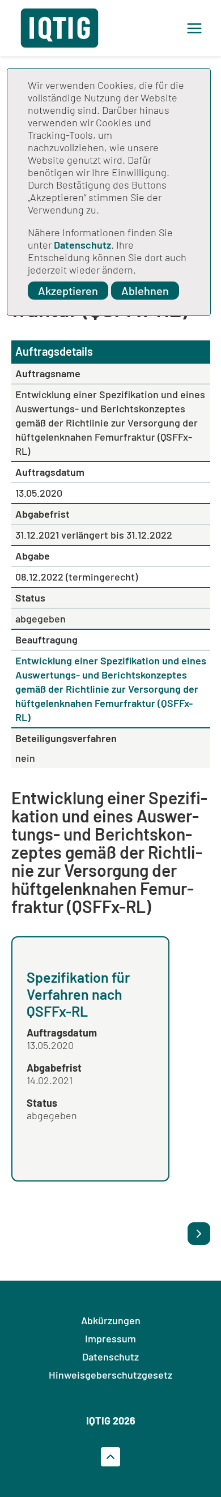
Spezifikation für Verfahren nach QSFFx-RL (78, 994)
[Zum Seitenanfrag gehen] (110, 1456)
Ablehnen (145, 290)
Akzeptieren (68, 290)
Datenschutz (82, 244)
